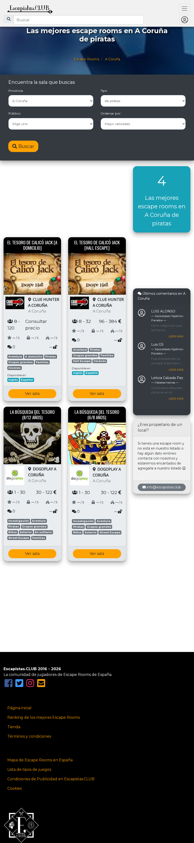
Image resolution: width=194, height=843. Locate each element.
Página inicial (19, 708)
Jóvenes (14, 368)
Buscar (25, 146)
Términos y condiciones (29, 736)
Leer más (176, 336)
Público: (14, 113)
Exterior (26, 532)
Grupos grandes (20, 362)
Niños (12, 532)
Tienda (13, 727)
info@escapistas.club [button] (164, 487)
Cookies (14, 788)
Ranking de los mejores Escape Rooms (43, 717)
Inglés (13, 379)
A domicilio (33, 356)
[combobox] (78, 19)
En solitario (43, 532)
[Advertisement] (65, 199)
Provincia (15, 91)
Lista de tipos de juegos (29, 769)
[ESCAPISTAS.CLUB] (30, 8)
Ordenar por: (111, 113)
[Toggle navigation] (184, 8)
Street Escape (18, 538)
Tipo (104, 91)
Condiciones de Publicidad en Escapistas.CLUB (50, 779)
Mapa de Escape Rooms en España (40, 760)
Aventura (15, 356)
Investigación (18, 520)
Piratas (50, 356)
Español (27, 379)
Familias (42, 362)
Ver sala (32, 393)
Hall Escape (82, 361)
